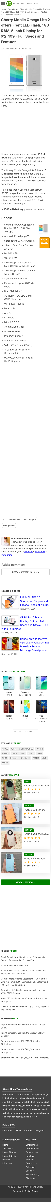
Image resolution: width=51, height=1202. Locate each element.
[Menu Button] (3, 3)
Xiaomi (5, 763)
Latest (13, 671)
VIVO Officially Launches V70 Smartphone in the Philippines (24, 1000)
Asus (13, 749)
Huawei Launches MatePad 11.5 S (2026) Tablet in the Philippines (25, 1008)
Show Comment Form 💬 (25, 571)
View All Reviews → (25, 882)
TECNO (36, 758)
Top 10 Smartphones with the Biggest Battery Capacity (22, 1034)
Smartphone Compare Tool (32, 1147)
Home (3, 9)
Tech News (13, 9)
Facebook (40, 551)
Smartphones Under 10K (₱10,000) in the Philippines (20, 1051)
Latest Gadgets (29, 519)
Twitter (17, 1130)
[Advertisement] (25, 130)
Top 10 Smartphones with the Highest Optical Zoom (23, 1026)
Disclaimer (31, 1178)
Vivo (44, 758)
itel (23, 753)
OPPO (39, 753)
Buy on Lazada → (44, 242)
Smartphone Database (32, 1154)
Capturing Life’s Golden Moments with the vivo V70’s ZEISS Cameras (23, 991)
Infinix (15, 753)
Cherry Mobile (14, 519)
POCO (4, 758)
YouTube (28, 1130)
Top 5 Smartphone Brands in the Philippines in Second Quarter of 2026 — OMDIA (23, 958)
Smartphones (9, 525)
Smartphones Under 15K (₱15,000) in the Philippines (20, 1042)
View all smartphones (24, 731)
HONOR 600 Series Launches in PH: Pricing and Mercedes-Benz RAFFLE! (23, 972)
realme (14, 758)
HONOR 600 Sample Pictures (15, 965)
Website (28, 551)
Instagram (6, 555)
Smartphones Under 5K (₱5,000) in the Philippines (25, 1057)
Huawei (5, 753)
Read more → (30, 1116)
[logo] (9, 3)
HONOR (39, 749)
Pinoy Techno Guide (21, 1089)
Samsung (25, 758)
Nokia (31, 753)
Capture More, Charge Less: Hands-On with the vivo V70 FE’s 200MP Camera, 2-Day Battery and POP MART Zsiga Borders (24, 981)
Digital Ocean (31, 1191)
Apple (5, 749)
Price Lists (7, 1163)
